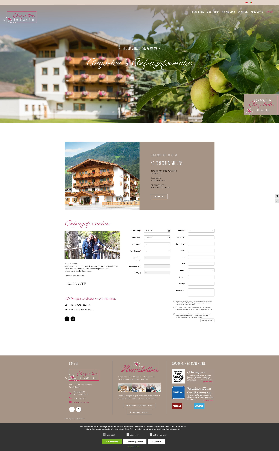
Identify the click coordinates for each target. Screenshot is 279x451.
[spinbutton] (157, 257)
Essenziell (111, 435)
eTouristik (80, 419)
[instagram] (73, 318)
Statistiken (134, 435)
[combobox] (155, 230)
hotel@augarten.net (81, 402)
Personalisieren (133, 447)
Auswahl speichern (134, 442)
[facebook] (67, 318)
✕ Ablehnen (156, 442)
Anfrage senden (207, 320)
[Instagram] (78, 409)
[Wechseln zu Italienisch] (251, 2)
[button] (168, 230)
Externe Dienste (159, 435)
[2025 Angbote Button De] (261, 95)
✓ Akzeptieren (112, 442)
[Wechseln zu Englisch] (246, 2)
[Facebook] (72, 409)
